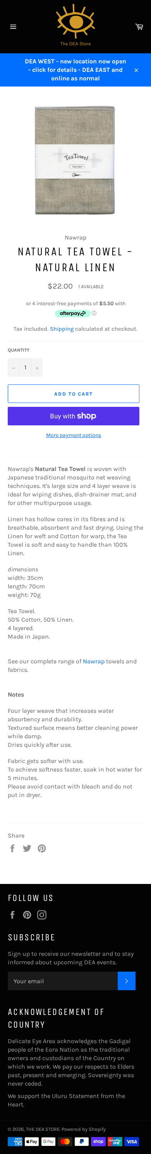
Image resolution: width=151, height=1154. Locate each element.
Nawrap (94, 661)
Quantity (18, 350)
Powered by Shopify (84, 1129)
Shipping (62, 328)
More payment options (73, 435)
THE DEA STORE (43, 1129)
